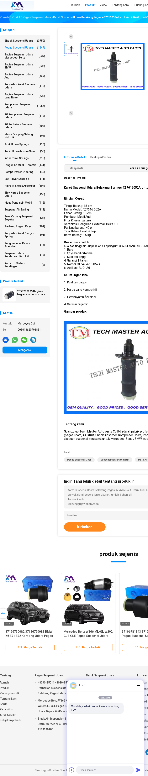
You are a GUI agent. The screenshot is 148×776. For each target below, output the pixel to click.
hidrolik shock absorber (24, 185)
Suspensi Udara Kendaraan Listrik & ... (24, 255)
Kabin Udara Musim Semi (24, 151)
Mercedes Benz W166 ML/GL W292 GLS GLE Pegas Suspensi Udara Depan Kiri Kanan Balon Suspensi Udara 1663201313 (57, 706)
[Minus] (138, 685)
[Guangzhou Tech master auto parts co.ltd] (17, 5)
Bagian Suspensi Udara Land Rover (24, 96)
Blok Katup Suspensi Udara (24, 194)
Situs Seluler (8, 714)
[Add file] (71, 770)
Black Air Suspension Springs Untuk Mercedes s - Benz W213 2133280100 (57, 724)
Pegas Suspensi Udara (24, 47)
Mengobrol (24, 350)
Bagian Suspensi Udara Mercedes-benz (24, 56)
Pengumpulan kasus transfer (24, 245)
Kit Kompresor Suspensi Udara (24, 116)
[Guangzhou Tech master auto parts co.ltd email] (6, 340)
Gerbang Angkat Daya (24, 226)
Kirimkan (84, 527)
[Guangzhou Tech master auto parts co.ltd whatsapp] (15, 340)
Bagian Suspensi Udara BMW (24, 66)
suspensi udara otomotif (115, 459)
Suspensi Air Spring (24, 209)
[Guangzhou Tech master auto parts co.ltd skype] (33, 340)
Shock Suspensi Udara (24, 40)
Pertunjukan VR (9, 693)
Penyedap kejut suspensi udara (24, 86)
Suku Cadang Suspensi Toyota (24, 218)
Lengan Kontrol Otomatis (24, 165)
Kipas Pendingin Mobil (24, 202)
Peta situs (6, 709)
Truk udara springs (24, 144)
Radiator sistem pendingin (24, 265)
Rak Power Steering (24, 178)
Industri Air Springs (24, 158)
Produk (4, 687)
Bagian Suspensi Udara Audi (24, 76)
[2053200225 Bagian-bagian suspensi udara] (9, 294)
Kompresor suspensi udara (24, 106)
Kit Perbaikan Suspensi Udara (24, 126)
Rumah (4, 682)
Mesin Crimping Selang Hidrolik (24, 136)
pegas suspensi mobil (79, 459)
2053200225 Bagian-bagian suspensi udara (31, 293)
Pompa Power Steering (24, 171)
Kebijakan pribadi (10, 720)
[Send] (138, 770)
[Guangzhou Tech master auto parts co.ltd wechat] (24, 340)
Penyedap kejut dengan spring (24, 235)
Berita (4, 704)
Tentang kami (8, 698)
